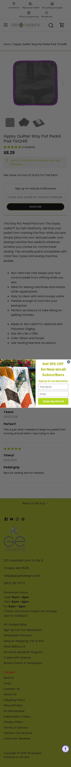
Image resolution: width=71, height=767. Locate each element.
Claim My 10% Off (53, 401)
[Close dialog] (68, 361)
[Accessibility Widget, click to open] (65, 748)
